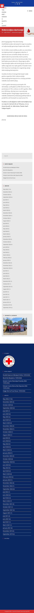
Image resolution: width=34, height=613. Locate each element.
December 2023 (7, 239)
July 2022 (5, 270)
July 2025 (5, 199)
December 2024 (7, 213)
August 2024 (6, 221)
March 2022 (6, 278)
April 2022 (5, 276)
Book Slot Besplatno (8, 170)
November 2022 (7, 265)
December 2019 (7, 305)
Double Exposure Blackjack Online (11, 167)
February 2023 (6, 257)
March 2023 (6, 255)
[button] (2, 6)
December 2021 (7, 281)
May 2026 (5, 189)
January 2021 (6, 302)
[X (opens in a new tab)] (15, 4)
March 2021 (6, 299)
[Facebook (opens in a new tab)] (17, 4)
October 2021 (6, 284)
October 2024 (6, 218)
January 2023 (6, 260)
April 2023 (5, 252)
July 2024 (5, 223)
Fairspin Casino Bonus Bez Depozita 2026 (12, 175)
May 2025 (5, 205)
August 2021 (6, 289)
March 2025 (6, 210)
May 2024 (5, 228)
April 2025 (5, 207)
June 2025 (5, 202)
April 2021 (5, 297)
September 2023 (7, 244)
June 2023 (5, 247)
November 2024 (7, 215)
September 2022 (7, 268)
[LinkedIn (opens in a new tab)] (19, 4)
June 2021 (5, 294)
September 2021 (7, 286)
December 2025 (7, 192)
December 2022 (7, 263)
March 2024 (6, 234)
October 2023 (6, 242)
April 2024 (5, 231)
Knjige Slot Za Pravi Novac (9, 178)
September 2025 (7, 197)
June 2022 (5, 273)
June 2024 (5, 226)
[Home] (2, 32)
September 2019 (7, 307)
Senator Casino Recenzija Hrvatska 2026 (12, 172)
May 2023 (5, 249)
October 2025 (6, 194)
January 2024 (6, 236)
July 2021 (5, 291)
